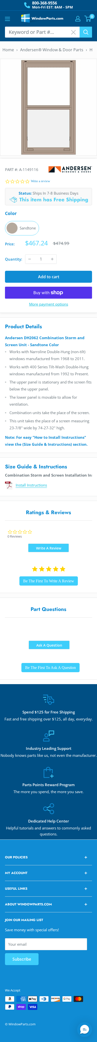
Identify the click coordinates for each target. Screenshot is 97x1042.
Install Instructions (31, 485)
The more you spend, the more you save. (48, 791)
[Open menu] (7, 19)
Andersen (70, 169)
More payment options (48, 304)
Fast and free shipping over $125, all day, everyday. (48, 718)
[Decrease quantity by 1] (29, 259)
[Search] (86, 32)
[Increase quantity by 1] (52, 259)
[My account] (77, 18)
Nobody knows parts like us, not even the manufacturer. (48, 755)
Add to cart (48, 276)
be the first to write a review (48, 581)
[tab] (48, 548)
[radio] (22, 228)
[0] (88, 19)
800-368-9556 (44, 3)
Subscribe (21, 959)
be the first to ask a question (50, 667)
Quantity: (13, 259)
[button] (84, 1029)
